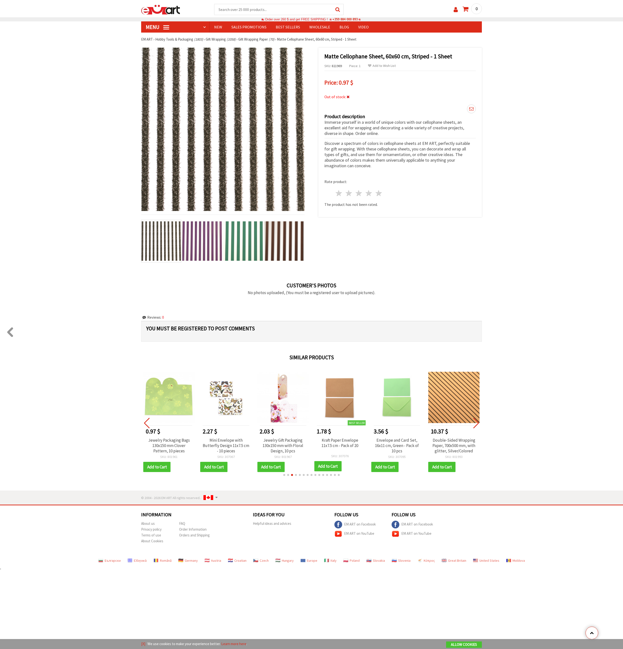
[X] (143, 643)
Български (113, 560)
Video (363, 27)
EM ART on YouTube (359, 533)
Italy (333, 560)
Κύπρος (429, 560)
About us (148, 523)
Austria (216, 560)
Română (166, 560)
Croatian (240, 560)
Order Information (193, 529)
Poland (355, 560)
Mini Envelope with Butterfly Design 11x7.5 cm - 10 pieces (226, 446)
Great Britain (457, 560)
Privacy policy (151, 529)
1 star (339, 193)
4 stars (369, 193)
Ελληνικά (140, 560)
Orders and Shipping (194, 535)
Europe (312, 560)
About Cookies (152, 541)
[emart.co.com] (160, 9)
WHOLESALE (319, 27)
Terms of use (151, 535)
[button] (284, 475)
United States (489, 560)
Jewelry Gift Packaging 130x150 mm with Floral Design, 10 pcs (283, 446)
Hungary (288, 560)
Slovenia (404, 560)
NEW (218, 27)
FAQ (182, 523)
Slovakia (379, 560)
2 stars (349, 193)
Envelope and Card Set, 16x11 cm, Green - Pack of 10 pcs (397, 446)
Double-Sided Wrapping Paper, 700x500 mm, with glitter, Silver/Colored (453, 446)
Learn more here (233, 643)
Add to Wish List (384, 66)
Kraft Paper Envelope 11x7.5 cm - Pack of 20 (339, 443)
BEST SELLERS (288, 27)
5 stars (379, 193)
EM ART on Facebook (360, 524)
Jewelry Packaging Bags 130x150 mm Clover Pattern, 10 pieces (169, 446)
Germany (191, 560)
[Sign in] (456, 9)
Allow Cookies (464, 644)
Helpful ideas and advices (272, 523)
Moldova (519, 560)
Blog (344, 27)
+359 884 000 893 (345, 19)
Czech (264, 560)
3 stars (359, 193)
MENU (153, 27)
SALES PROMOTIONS (248, 27)
